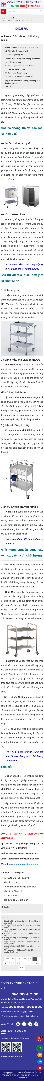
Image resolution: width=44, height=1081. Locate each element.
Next (37, 963)
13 (27, 963)
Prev (25, 959)
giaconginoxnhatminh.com (24, 864)
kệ (15, 117)
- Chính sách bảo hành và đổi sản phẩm (15, 1038)
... (21, 963)
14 (32, 963)
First (18, 959)
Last (22, 967)
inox (19, 148)
